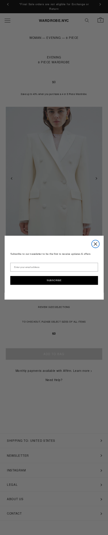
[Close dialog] (95, 244)
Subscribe (53, 280)
